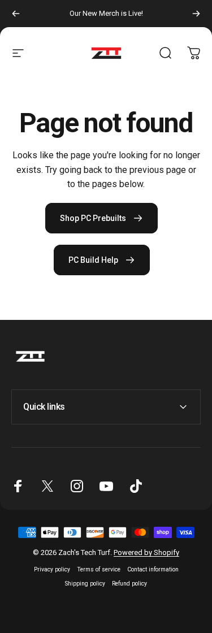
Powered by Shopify (146, 552)
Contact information (153, 569)
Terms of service (98, 569)
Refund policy (129, 583)
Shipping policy (85, 583)
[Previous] (15, 13)
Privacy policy (52, 569)
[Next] (196, 13)
